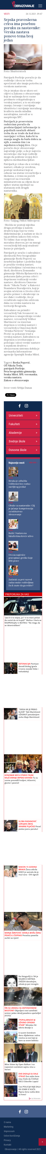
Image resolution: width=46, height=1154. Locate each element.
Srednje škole (17, 441)
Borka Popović (21, 362)
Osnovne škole (17, 450)
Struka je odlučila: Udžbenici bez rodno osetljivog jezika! (19, 483)
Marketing (8, 1126)
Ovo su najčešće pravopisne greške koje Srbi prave (21, 557)
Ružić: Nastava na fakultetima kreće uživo (21, 535)
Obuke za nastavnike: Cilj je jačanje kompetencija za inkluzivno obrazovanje (22, 510)
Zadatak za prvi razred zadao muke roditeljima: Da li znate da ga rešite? (21, 582)
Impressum (9, 1131)
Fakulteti (14, 424)
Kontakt (7, 1144)
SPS (21, 374)
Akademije (15, 433)
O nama (7, 1122)
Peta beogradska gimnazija (20, 371)
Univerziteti (16, 415)
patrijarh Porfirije (14, 368)
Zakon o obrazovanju (16, 380)
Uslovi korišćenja (12, 1135)
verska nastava (12, 377)
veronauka (31, 374)
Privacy (7, 1140)
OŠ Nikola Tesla (13, 365)
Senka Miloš (11, 374)
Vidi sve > (33, 462)
